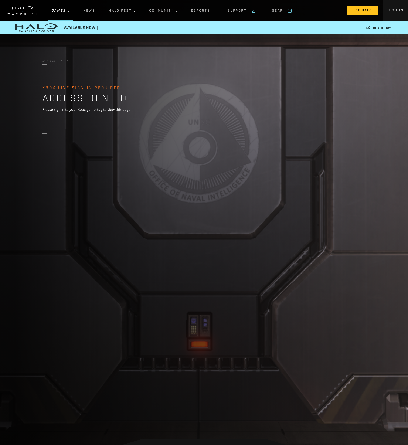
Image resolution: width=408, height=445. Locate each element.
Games (59, 11)
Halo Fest (120, 11)
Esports (200, 11)
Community (161, 11)
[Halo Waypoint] (22, 10)
